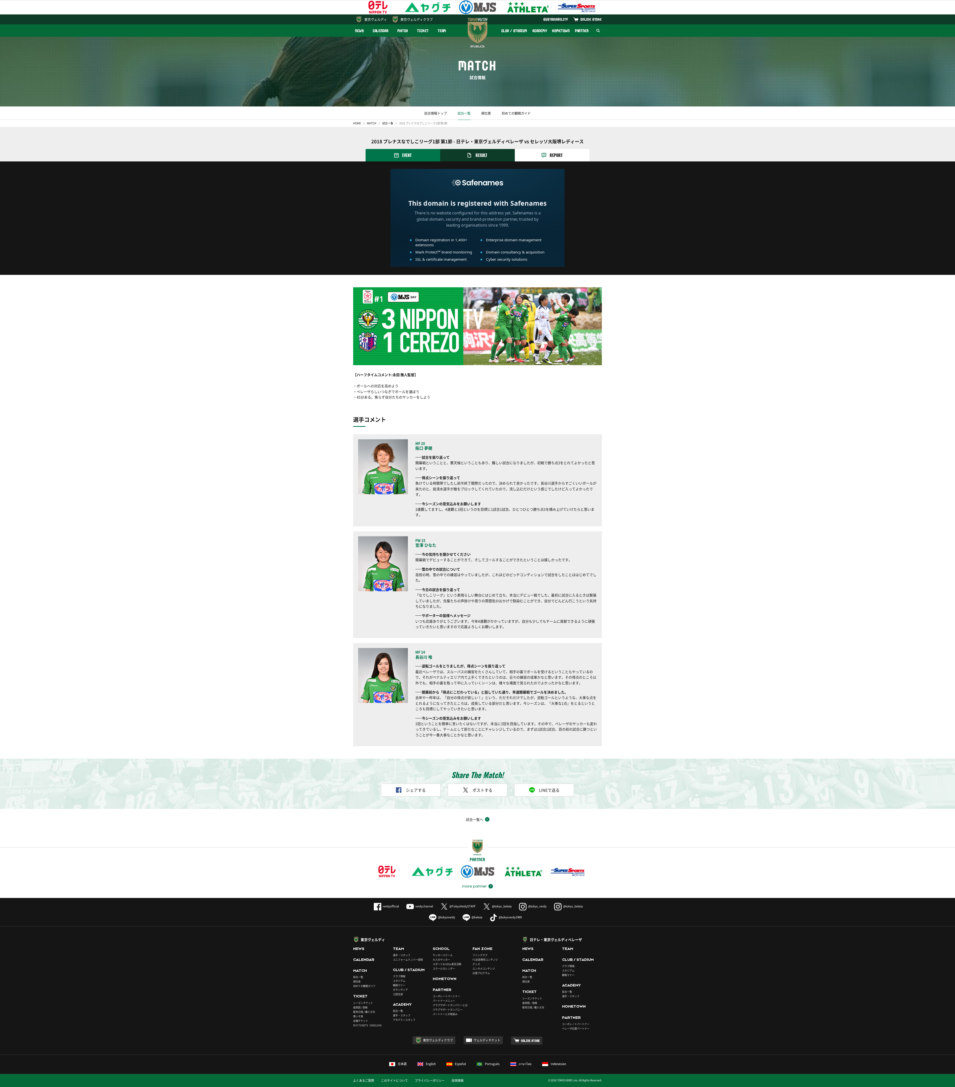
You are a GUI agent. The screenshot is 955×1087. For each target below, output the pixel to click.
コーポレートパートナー (446, 996)
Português (492, 1064)
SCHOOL (441, 949)
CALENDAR (380, 31)
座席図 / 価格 (360, 1007)
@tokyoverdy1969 (510, 917)
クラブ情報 (399, 976)
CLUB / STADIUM (514, 31)
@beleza (477, 917)
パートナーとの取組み (445, 1014)
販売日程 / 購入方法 (364, 1012)
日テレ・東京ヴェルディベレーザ (556, 939)
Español (460, 1064)
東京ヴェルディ (375, 19)
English (431, 1064)
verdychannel (424, 906)
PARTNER (582, 31)
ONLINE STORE (591, 19)
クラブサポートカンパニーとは (450, 1005)
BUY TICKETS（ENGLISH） (368, 1025)
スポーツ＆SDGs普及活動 (447, 964)
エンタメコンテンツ (484, 968)
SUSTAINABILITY (555, 19)
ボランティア (400, 989)
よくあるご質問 (363, 1080)
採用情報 (458, 1080)
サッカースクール (443, 955)
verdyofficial (391, 906)
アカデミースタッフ (404, 1020)
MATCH (402, 31)
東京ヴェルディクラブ (416, 19)
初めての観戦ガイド (516, 113)
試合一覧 (464, 113)
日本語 (402, 1064)
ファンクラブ (480, 955)
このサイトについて (394, 1080)
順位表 (486, 113)
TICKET (423, 31)
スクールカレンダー (444, 968)
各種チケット (360, 1021)
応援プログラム (481, 973)
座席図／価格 (529, 1003)
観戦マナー (399, 985)
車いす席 (358, 1016)
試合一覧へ (474, 819)
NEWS (359, 31)
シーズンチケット (363, 1003)
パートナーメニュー (444, 1000)
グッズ (476, 964)
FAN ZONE (482, 949)
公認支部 (398, 994)
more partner (474, 886)
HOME (357, 123)
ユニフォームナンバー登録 (408, 959)
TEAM (442, 31)
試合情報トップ (435, 113)
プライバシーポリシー (430, 1080)
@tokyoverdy (446, 917)
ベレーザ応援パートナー (575, 1028)
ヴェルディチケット (487, 1040)
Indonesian (558, 1064)
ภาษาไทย (525, 1064)
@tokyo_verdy (537, 906)
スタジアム (399, 981)
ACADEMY (539, 31)
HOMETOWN (561, 31)
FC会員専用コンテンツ (485, 959)
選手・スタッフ (401, 955)
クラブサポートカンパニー (448, 1009)
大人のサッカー (441, 959)
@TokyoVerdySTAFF (462, 906)
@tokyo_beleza (502, 906)
